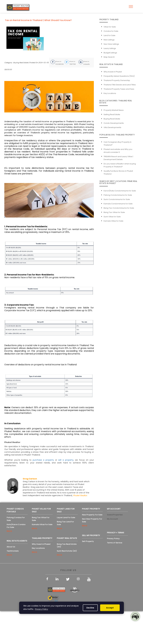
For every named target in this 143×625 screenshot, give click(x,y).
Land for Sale (109, 35)
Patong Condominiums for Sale (118, 195)
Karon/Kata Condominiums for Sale (120, 190)
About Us (11, 546)
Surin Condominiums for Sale (117, 199)
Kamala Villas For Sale (42, 524)
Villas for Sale (110, 26)
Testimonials (13, 551)
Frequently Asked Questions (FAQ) (119, 76)
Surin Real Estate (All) (67, 551)
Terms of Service (114, 542)
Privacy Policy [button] (41, 609)
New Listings (109, 39)
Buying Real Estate (112, 118)
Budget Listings (110, 52)
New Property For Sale (92, 514)
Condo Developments (114, 123)
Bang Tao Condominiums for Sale (119, 208)
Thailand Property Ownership (117, 80)
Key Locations (110, 93)
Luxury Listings (110, 48)
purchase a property (43, 460)
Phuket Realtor (80, 495)
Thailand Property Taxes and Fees (119, 89)
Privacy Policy (113, 538)
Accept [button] (110, 607)
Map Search (109, 57)
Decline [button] (90, 607)
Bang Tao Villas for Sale (114, 212)
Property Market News (114, 110)
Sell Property (88, 541)
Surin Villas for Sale (112, 216)
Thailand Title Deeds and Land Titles (120, 84)
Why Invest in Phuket (113, 71)
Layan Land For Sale (66, 517)
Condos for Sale (111, 31)
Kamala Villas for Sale (113, 221)
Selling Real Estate (112, 114)
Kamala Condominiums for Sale (118, 203)
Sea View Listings (111, 44)
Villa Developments (112, 127)
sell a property (65, 460)
